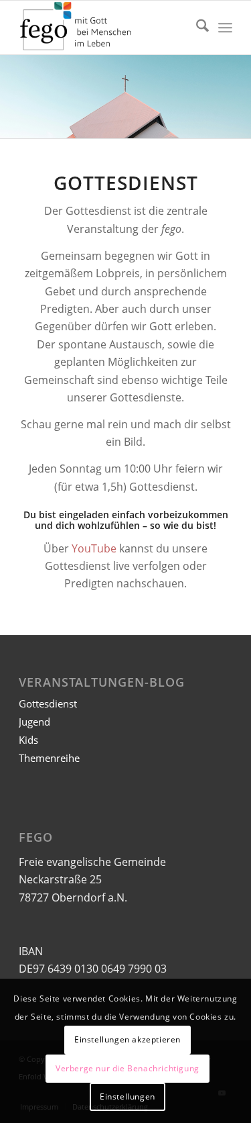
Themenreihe (49, 758)
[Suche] (196, 27)
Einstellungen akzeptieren (127, 1039)
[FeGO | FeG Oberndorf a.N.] (104, 27)
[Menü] (225, 27)
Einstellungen (127, 1096)
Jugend (34, 721)
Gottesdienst (48, 703)
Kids (28, 739)
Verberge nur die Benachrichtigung (127, 1068)
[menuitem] (196, 27)
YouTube (94, 548)
